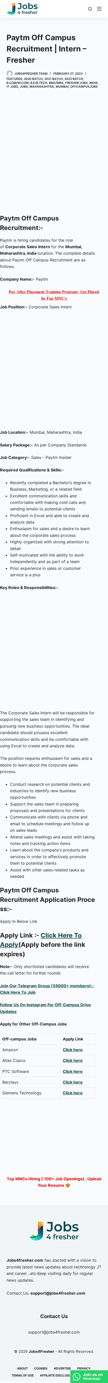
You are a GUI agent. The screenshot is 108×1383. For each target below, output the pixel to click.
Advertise (62, 1368)
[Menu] (99, 8)
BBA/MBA (56, 83)
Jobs (24, 86)
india (93, 83)
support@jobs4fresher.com (54, 1332)
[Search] (90, 9)
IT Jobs (12, 86)
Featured (14, 79)
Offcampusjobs (84, 86)
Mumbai (62, 86)
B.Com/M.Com (18, 83)
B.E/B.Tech (38, 83)
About (22, 1368)
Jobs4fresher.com (25, 1260)
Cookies (40, 1368)
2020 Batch (33, 79)
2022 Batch (74, 79)
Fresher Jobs (76, 83)
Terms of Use (23, 1375)
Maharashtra (42, 86)
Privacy (84, 1368)
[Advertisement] (54, 152)
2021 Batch (53, 79)
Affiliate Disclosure (57, 1375)
